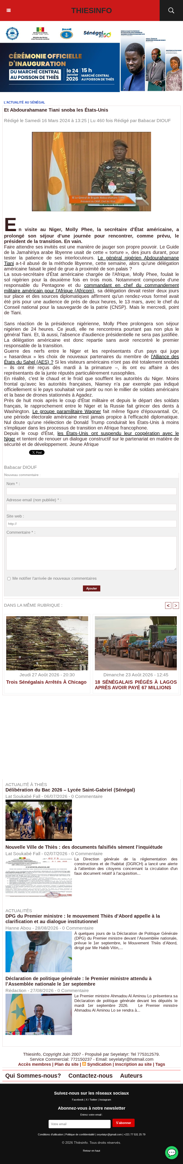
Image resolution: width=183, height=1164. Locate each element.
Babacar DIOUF (154, 120)
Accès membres (34, 1064)
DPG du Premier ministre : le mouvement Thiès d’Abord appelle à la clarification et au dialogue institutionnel (82, 918)
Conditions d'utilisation (51, 1134)
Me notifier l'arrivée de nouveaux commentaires (54, 578)
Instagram (105, 1099)
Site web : (15, 516)
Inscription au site (133, 1064)
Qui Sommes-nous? (33, 1075)
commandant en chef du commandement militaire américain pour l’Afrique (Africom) (91, 288)
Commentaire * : (21, 532)
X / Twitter (92, 1099)
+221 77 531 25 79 (134, 1134)
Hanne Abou (18, 928)
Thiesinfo (91, 10)
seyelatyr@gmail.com (109, 1134)
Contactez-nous (90, 1075)
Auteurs (131, 1075)
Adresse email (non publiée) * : (33, 500)
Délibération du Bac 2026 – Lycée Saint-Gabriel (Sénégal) (70, 789)
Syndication (99, 1064)
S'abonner (123, 1123)
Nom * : (13, 483)
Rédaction (15, 990)
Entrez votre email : (91, 1114)
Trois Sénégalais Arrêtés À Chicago (46, 682)
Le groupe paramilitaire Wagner (66, 411)
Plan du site (67, 1064)
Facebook (78, 1099)
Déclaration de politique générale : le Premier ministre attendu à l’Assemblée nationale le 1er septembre (78, 981)
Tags (160, 1064)
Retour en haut (91, 1150)
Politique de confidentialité (80, 1134)
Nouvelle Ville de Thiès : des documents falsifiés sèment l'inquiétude (84, 847)
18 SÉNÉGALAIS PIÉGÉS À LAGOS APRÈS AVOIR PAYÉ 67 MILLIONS (136, 684)
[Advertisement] (42, 740)
